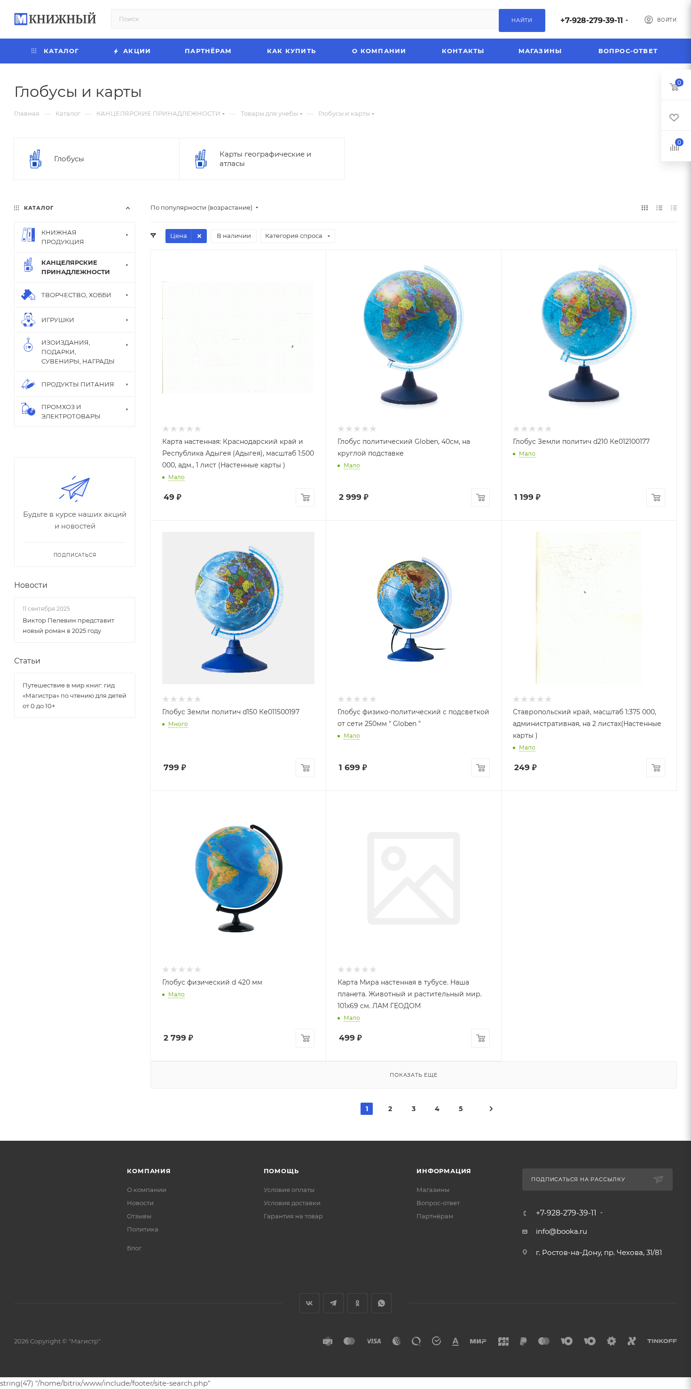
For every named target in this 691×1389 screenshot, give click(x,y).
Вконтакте (309, 1303)
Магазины (432, 1189)
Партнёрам (434, 1216)
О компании (146, 1189)
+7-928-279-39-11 (591, 20)
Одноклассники (357, 1303)
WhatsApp (381, 1303)
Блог (134, 1248)
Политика (142, 1229)
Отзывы (139, 1216)
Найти (522, 20)
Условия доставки (292, 1203)
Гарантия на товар (293, 1216)
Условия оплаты (289, 1189)
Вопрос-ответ (438, 1203)
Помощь (281, 1171)
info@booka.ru (561, 1231)
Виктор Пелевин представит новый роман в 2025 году (68, 625)
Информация (443, 1171)
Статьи (27, 660)
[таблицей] (673, 207)
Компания (149, 1171)
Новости (30, 585)
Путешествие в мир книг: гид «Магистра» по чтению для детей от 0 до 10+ (74, 695)
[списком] (659, 207)
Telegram (333, 1303)
